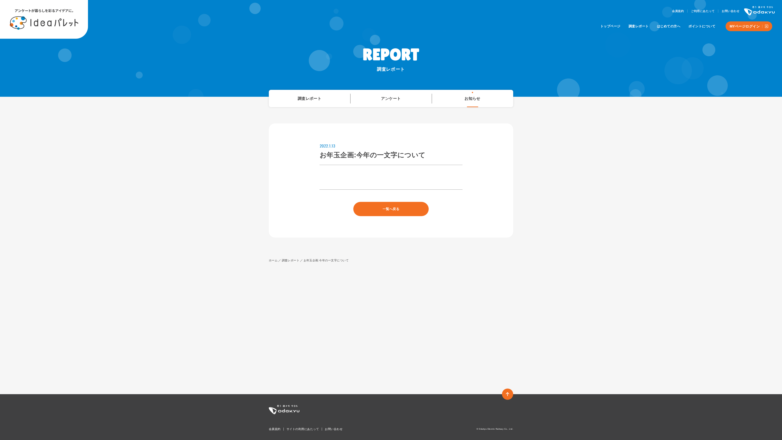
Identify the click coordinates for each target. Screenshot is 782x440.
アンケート (391, 98)
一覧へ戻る (391, 209)
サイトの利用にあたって (303, 429)
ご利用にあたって (703, 11)
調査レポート (639, 26)
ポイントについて (702, 26)
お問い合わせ (730, 11)
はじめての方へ (668, 26)
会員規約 (678, 11)
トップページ (610, 26)
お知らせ (472, 98)
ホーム (273, 260)
